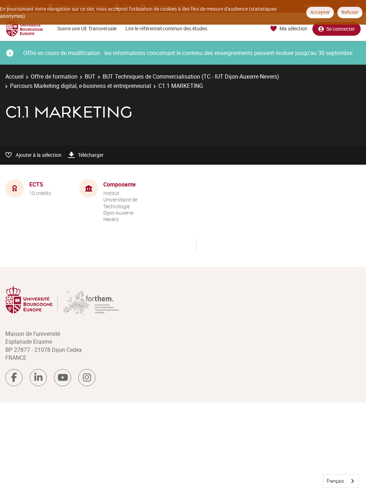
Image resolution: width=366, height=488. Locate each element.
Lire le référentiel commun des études (166, 28)
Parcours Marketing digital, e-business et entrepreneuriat (80, 86)
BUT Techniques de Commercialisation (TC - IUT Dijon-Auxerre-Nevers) (191, 76)
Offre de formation (54, 76)
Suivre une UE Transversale (87, 28)
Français (335, 481)
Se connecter (340, 28)
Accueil (14, 76)
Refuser (349, 12)
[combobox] (341, 481)
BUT (90, 76)
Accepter (320, 12)
